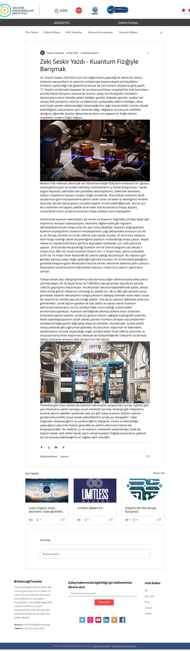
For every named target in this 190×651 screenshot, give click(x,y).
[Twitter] (82, 620)
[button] (161, 32)
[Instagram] (90, 620)
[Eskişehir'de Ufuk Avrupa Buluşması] (143, 491)
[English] (183, 10)
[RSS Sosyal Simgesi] (114, 620)
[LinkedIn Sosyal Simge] (106, 620)
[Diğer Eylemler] (148, 53)
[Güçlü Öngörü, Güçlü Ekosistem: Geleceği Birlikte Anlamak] (46, 491)
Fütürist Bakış (52, 32)
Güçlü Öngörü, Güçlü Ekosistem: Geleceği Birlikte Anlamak (46, 509)
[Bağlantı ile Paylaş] (63, 447)
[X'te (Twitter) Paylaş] (48, 447)
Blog (147, 602)
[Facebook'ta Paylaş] (41, 447)
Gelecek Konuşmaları (100, 32)
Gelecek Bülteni (128, 32)
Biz (146, 590)
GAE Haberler (74, 32)
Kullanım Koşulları (101, 646)
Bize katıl (149, 596)
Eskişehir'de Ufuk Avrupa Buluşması (140, 509)
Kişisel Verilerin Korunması (124, 646)
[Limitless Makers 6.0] (95, 491)
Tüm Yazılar (31, 32)
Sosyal (148, 607)
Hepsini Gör (159, 473)
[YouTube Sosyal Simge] (98, 620)
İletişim (148, 613)
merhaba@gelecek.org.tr (36, 624)
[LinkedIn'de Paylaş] (56, 447)
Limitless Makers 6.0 (90, 508)
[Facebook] (122, 620)
